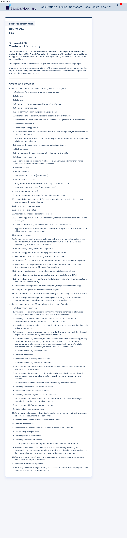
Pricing (63, 7)
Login (116, 5)
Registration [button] (47, 7)
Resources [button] (90, 7)
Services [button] (74, 7)
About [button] (104, 7)
